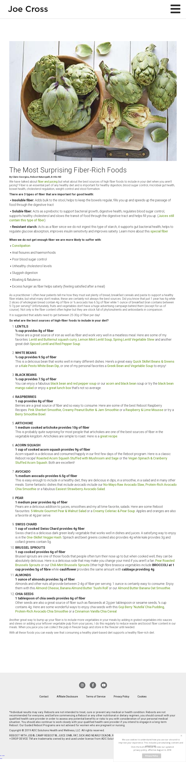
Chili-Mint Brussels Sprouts (69, 565)
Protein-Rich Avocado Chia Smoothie (41, 611)
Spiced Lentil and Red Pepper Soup (55, 344)
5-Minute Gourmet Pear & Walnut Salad (58, 511)
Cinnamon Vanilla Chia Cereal (96, 611)
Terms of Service (96, 696)
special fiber (159, 231)
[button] (151, 743)
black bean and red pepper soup (73, 383)
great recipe (108, 436)
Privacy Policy (121, 696)
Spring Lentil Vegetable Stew (133, 339)
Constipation (21, 246)
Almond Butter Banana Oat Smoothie (144, 588)
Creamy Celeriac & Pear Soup (113, 511)
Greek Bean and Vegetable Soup (130, 366)
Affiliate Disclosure (67, 696)
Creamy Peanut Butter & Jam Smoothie (90, 410)
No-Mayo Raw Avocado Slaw (123, 484)
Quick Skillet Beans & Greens (153, 361)
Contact (43, 696)
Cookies (142, 696)
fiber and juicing (48, 181)
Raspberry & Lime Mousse (144, 410)
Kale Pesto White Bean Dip (40, 366)
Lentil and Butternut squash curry (53, 339)
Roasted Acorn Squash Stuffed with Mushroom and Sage (78, 458)
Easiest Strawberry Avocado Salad (80, 489)
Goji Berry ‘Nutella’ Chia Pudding (141, 607)
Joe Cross (28, 9)
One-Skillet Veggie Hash (44, 537)
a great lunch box (58, 388)
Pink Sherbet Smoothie (44, 410)
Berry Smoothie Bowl (30, 414)
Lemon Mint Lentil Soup (95, 339)
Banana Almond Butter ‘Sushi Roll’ (84, 588)
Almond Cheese (47, 588)
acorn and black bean (121, 383)
